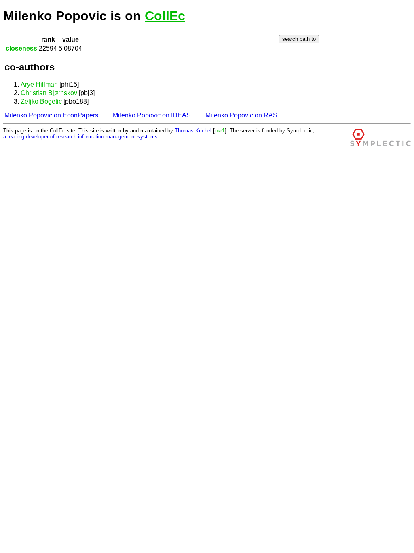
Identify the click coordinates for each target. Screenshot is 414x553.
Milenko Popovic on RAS (241, 115)
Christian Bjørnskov (49, 92)
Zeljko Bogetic (41, 101)
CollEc (165, 16)
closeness (21, 48)
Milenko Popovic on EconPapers (51, 115)
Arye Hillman (39, 84)
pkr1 (220, 131)
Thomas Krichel (193, 131)
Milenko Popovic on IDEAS (152, 115)
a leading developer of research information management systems (80, 137)
